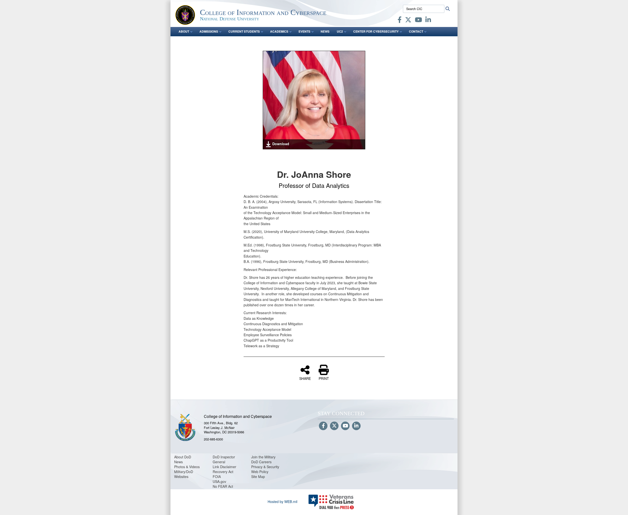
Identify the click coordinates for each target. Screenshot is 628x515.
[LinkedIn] (428, 20)
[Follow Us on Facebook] (323, 426)
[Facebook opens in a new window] (400, 20)
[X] (408, 20)
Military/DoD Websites (183, 474)
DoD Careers (261, 461)
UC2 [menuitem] (340, 31)
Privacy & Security (265, 466)
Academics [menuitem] (279, 31)
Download (280, 143)
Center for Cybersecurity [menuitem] (376, 31)
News (178, 461)
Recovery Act (223, 471)
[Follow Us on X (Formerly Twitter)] (334, 426)
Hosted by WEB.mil (282, 501)
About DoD (182, 456)
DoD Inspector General (224, 459)
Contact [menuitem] (416, 31)
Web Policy (259, 471)
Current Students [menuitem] (244, 31)
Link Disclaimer (224, 466)
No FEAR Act (223, 486)
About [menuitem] (184, 31)
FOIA (217, 476)
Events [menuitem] (304, 31)
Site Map (258, 476)
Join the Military (263, 456)
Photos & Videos (187, 466)
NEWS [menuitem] (325, 31)
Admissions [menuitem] (208, 31)
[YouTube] (418, 20)
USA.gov (219, 481)
